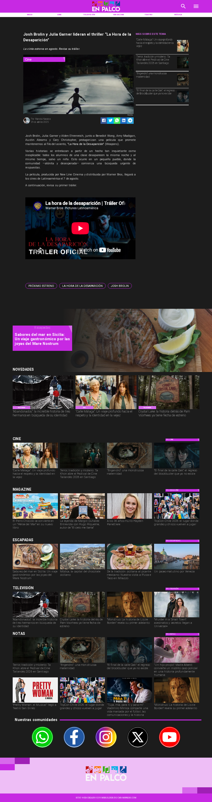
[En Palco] (183, 10)
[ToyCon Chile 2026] (176, 518)
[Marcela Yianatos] (26, 123)
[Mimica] (129, 702)
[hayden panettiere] (129, 518)
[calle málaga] (183, 51)
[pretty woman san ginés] (35, 702)
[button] (41, 285)
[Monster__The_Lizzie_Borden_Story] (176, 702)
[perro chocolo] (35, 518)
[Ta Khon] (35, 662)
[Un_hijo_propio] (176, 662)
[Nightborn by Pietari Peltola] (82, 662)
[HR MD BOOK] (82, 518)
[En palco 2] (106, 12)
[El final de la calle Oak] (129, 662)
